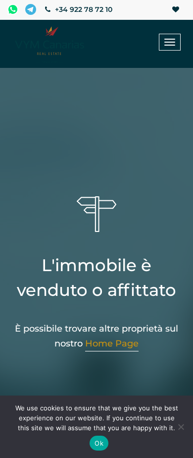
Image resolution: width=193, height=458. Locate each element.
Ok (99, 443)
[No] (181, 427)
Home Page (112, 343)
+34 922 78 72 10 (82, 9)
